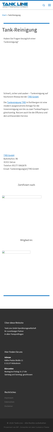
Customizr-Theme (42, 427)
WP (17, 427)
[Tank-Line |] (15, 5)
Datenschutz (9, 402)
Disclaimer (9, 406)
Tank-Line (18, 423)
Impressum (9, 398)
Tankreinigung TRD (16, 102)
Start (4, 15)
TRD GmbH (33, 96)
